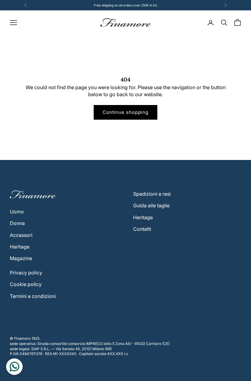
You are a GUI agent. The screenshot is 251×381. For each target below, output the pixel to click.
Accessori (21, 235)
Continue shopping (125, 112)
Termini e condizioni (33, 296)
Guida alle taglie (151, 205)
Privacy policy (26, 273)
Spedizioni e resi (152, 194)
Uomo (17, 212)
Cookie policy (26, 284)
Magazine (21, 258)
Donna (17, 223)
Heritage (19, 247)
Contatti (142, 229)
